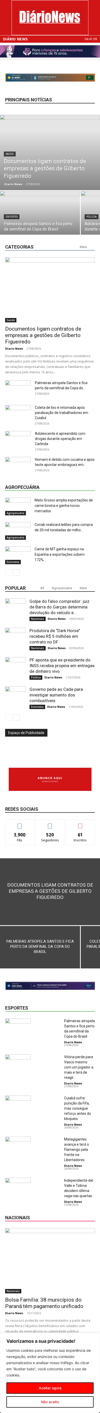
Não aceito (50, 1402)
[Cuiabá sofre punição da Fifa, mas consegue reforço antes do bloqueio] (18, 1104)
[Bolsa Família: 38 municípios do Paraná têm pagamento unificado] (50, 1260)
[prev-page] (8, 572)
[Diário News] (50, 17)
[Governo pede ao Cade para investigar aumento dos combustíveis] (15, 696)
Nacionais (37, 619)
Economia (13, 562)
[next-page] (16, 572)
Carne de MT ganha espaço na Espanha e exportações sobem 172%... (60, 554)
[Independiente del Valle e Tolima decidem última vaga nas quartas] (18, 1187)
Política (36, 677)
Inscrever (80, 823)
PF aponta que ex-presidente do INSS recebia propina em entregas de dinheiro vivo (62, 665)
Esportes (12, 216)
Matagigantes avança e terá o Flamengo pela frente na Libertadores (76, 1149)
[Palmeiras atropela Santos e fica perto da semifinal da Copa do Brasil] (40, 221)
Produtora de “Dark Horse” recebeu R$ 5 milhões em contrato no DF (54, 636)
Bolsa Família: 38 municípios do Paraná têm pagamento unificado (44, 1303)
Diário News (15, 39)
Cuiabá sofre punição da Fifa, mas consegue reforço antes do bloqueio (77, 1108)
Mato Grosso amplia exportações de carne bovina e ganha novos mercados (64, 505)
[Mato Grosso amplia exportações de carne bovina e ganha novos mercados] (18, 506)
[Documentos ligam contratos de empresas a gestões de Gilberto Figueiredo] (50, 152)
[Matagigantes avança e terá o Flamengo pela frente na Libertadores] (18, 1145)
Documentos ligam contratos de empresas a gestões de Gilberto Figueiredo (43, 335)
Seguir (50, 823)
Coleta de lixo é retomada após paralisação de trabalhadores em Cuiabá (61, 412)
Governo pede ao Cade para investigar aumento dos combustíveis (56, 695)
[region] (50, 1373)
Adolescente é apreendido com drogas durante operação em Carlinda (60, 438)
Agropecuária (15, 513)
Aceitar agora (50, 1388)
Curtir (19, 823)
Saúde (10, 154)
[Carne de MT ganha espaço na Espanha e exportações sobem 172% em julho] (18, 555)
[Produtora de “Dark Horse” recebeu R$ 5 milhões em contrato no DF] (15, 638)
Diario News (13, 184)
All (42, 588)
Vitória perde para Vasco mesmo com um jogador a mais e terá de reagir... (78, 1067)
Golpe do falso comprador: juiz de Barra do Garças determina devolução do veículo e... (59, 607)
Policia (91, 216)
